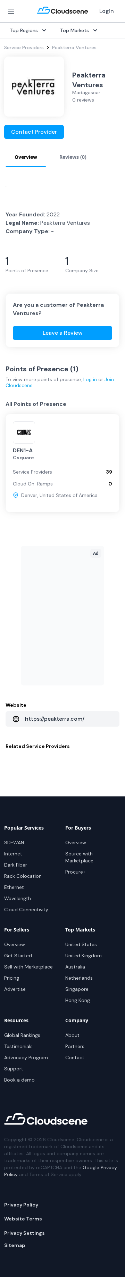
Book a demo (19, 1080)
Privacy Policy (21, 1205)
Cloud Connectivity (26, 909)
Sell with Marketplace (28, 967)
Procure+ (75, 872)
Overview (75, 842)
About (72, 1035)
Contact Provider (34, 131)
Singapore (77, 989)
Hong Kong (77, 1000)
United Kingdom (83, 955)
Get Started (18, 955)
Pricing (11, 978)
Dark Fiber (15, 865)
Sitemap (14, 1245)
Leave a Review (63, 332)
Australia (75, 967)
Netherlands (79, 978)
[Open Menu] (11, 11)
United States (81, 944)
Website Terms (23, 1219)
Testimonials (18, 1046)
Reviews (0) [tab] (72, 157)
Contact (74, 1057)
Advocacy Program (26, 1057)
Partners (74, 1046)
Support (13, 1069)
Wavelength (17, 898)
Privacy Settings (24, 1233)
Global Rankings (22, 1035)
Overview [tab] (26, 157)
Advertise (15, 989)
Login (106, 11)
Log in (90, 379)
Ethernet (14, 887)
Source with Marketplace (79, 857)
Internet (13, 854)
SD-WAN (14, 842)
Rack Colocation (23, 876)
